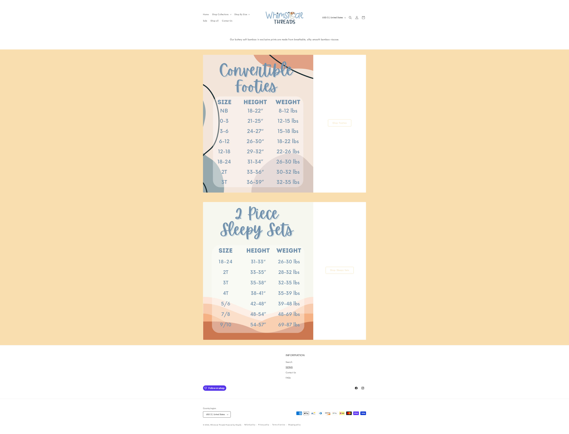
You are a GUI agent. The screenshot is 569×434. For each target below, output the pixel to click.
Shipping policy (294, 424)
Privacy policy (263, 424)
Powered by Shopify (233, 425)
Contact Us (291, 372)
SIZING (289, 367)
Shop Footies (340, 123)
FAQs (288, 377)
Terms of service (278, 424)
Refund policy (249, 424)
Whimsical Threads (217, 425)
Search (289, 362)
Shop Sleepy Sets (339, 270)
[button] (221, 14)
